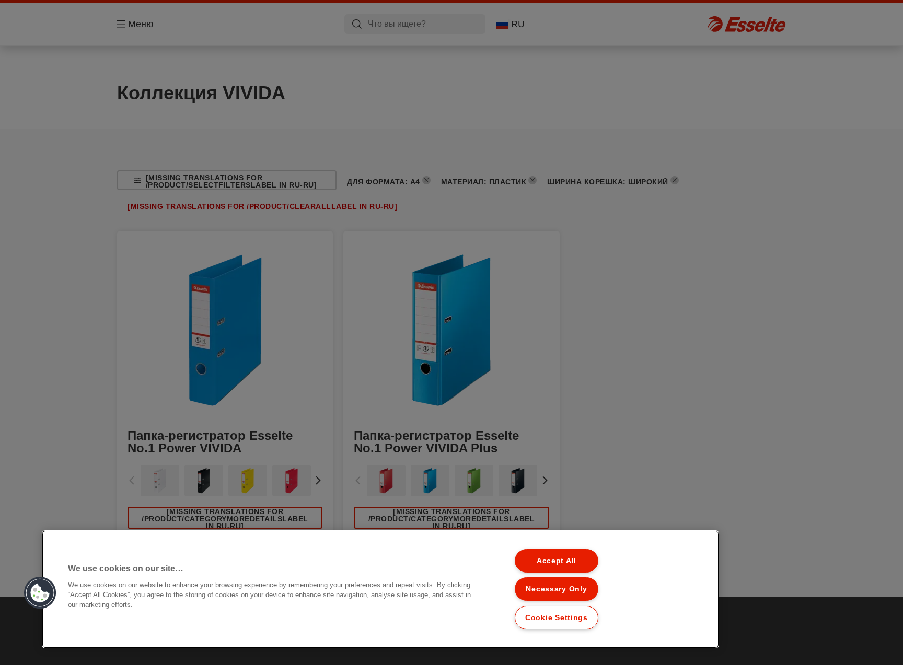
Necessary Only (556, 589)
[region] (380, 589)
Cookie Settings (556, 617)
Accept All (556, 560)
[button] (40, 593)
